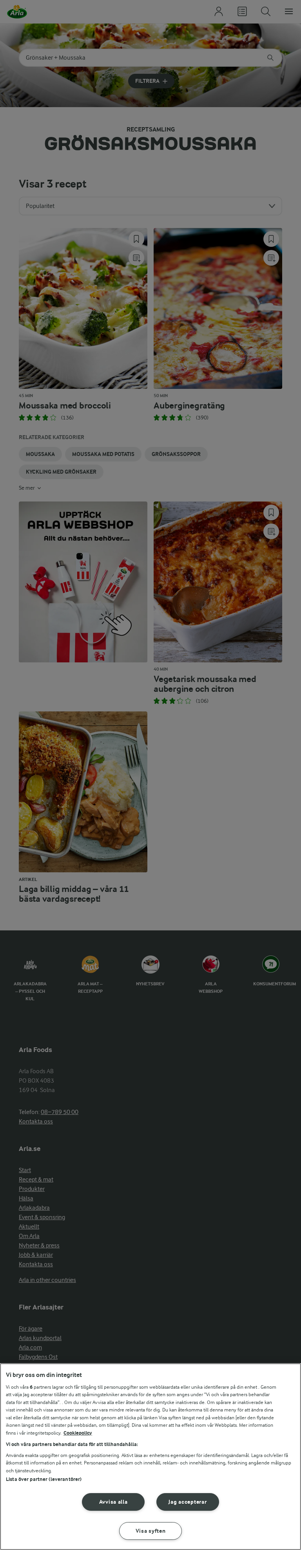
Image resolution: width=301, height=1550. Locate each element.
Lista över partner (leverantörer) (44, 1479)
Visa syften (151, 1531)
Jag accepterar (188, 1502)
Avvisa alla (113, 1502)
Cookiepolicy (77, 1433)
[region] (150, 1456)
